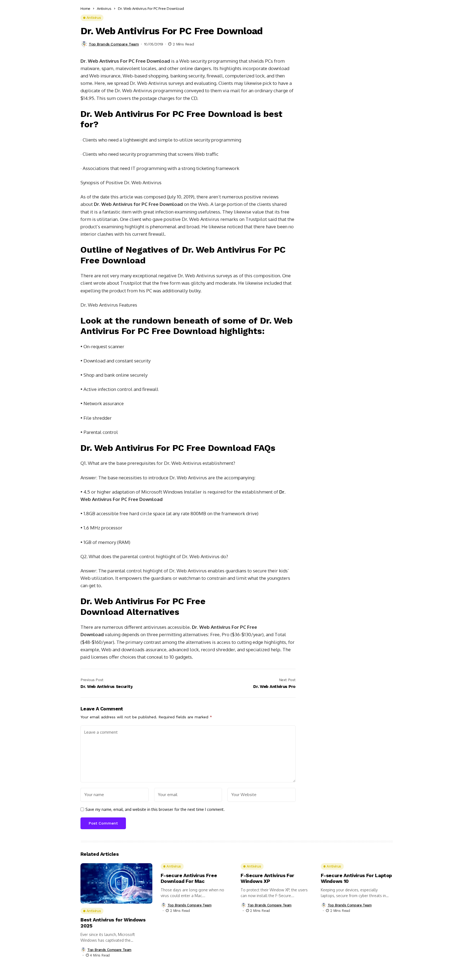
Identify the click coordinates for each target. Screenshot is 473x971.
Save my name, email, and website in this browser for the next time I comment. (155, 809)
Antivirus (104, 8)
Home (85, 8)
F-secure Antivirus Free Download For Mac (189, 878)
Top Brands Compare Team (114, 44)
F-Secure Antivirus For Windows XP (267, 878)
